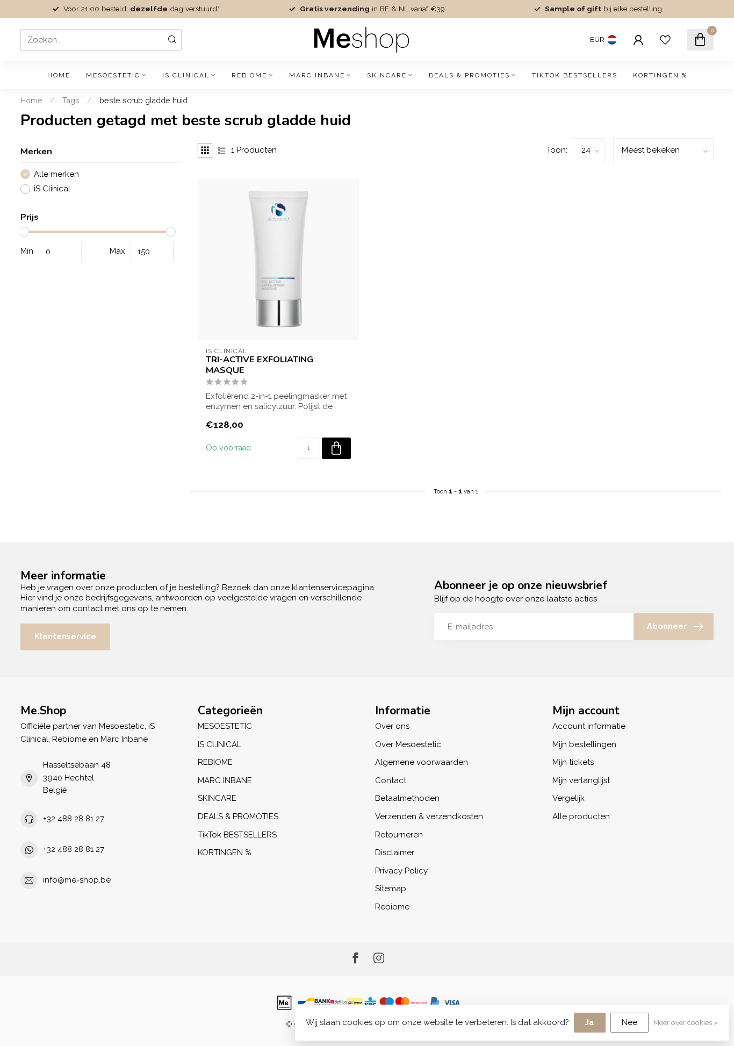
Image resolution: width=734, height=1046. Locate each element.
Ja (589, 1022)
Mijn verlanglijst (581, 780)
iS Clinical (52, 189)
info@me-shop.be (77, 880)
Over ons (392, 726)
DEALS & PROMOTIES (469, 75)
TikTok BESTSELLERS (574, 75)
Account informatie (588, 726)
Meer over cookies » (685, 1022)
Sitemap (390, 888)
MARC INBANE (317, 75)
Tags (71, 100)
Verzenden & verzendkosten (429, 816)
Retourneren (399, 835)
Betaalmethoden (407, 798)
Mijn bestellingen (584, 744)
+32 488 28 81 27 (73, 818)
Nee (629, 1022)
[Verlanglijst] (665, 40)
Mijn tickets (573, 762)
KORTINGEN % (660, 75)
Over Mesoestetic (408, 744)
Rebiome (392, 907)
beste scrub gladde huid (143, 100)
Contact (390, 780)
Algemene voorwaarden (421, 762)
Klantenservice (65, 636)
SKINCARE (387, 75)
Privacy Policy (401, 871)
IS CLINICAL (186, 75)
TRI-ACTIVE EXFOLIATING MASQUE (259, 365)
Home (58, 75)
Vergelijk (568, 798)
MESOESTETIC (113, 75)
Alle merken (56, 174)
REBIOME (249, 75)
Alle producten (581, 816)
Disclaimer (394, 852)
